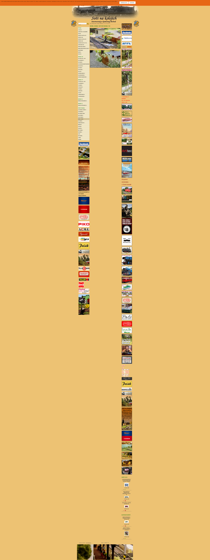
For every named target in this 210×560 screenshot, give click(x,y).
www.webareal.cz (88, 542)
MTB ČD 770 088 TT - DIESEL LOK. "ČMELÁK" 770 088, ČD (126, 529)
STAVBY (98, 23)
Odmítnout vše (124, 2)
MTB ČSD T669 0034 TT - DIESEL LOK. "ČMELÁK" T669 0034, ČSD (126, 518)
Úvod (90, 23)
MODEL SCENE (94, 23)
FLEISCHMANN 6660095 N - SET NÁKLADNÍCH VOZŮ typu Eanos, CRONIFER (126, 480)
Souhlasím (132, 2)
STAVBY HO (101, 23)
